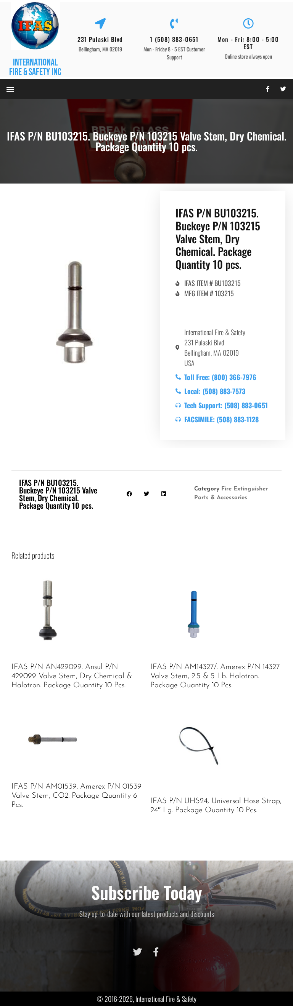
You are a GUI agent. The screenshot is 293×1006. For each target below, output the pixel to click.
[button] (10, 89)
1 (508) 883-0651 (174, 39)
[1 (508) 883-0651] (174, 23)
